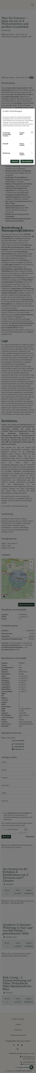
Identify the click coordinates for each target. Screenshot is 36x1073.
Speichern (15, 161)
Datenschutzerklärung (9, 126)
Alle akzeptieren (27, 161)
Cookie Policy (25, 126)
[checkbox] (32, 132)
